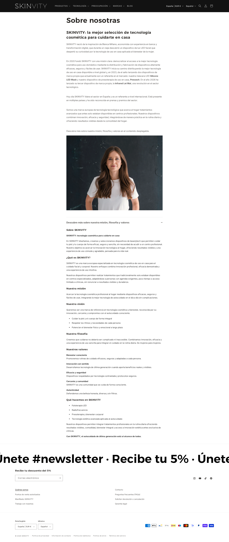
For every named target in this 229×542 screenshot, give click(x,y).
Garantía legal (121, 504)
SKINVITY (25, 536)
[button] (62, 6)
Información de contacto (61, 536)
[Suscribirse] (60, 478)
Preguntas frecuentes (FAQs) (127, 494)
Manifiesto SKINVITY (24, 499)
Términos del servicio (117, 536)
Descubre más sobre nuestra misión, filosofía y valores (97, 222)
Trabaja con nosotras (24, 504)
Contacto (119, 490)
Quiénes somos (21, 490)
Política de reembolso (82, 536)
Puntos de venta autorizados (27, 494)
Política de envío (99, 536)
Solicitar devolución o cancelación (129, 499)
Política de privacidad (40, 536)
